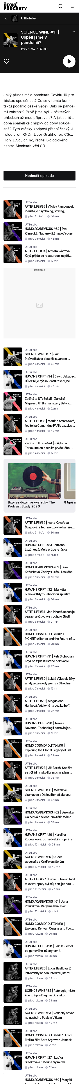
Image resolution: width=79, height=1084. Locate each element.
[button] (60, 6)
